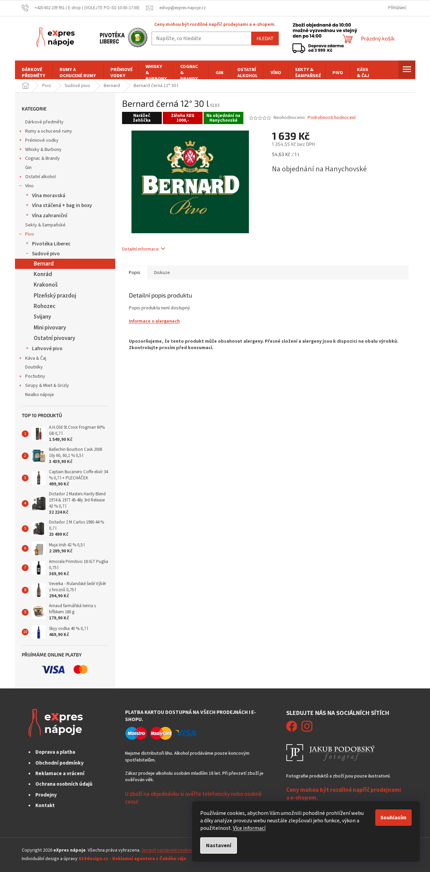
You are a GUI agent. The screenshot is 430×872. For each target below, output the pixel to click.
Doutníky (34, 367)
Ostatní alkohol (40, 176)
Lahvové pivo (47, 348)
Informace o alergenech (154, 321)
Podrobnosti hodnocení (332, 118)
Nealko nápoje (39, 394)
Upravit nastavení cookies (167, 850)
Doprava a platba (55, 752)
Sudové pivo (46, 253)
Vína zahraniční (49, 215)
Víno (29, 186)
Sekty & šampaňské (45, 225)
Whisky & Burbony (43, 149)
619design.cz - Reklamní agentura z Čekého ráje (132, 858)
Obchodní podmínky (59, 763)
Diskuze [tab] (162, 272)
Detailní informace (140, 249)
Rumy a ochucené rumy (48, 131)
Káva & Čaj (35, 358)
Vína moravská (48, 195)
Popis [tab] (134, 272)
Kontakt (45, 805)
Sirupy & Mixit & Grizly (47, 385)
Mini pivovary (50, 328)
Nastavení (218, 845)
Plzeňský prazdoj (55, 296)
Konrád (43, 274)
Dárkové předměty (44, 122)
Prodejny (46, 795)
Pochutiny (35, 376)
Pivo (29, 234)
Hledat (265, 38)
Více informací (249, 828)
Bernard (44, 264)
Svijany (42, 317)
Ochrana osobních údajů (63, 784)
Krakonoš (46, 285)
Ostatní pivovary (54, 338)
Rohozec (44, 306)
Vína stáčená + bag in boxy (62, 205)
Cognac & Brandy (42, 158)
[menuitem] (33, 73)
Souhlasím (393, 817)
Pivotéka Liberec (51, 243)
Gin (28, 167)
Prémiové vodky (41, 140)
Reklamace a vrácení (59, 773)
